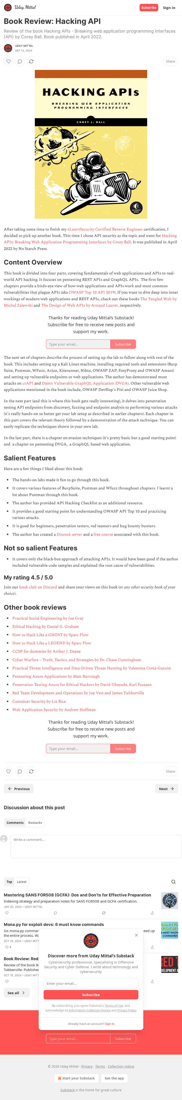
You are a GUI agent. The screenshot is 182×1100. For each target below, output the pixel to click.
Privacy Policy (126, 1010)
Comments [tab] (15, 823)
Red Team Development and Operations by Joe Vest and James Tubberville (78, 693)
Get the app (114, 1078)
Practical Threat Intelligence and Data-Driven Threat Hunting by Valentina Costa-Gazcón (91, 668)
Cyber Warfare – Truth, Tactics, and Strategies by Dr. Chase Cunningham (76, 660)
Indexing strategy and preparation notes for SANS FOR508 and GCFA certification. (70, 901)
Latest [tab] (22, 882)
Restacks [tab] (35, 823)
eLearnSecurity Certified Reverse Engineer (105, 229)
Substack (67, 1090)
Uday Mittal (24, 45)
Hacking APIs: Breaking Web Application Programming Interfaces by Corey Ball (90, 239)
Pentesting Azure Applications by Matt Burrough (56, 676)
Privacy (86, 1066)
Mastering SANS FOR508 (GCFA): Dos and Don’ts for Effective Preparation (77, 895)
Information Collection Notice (89, 1010)
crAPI (28, 383)
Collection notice (121, 1066)
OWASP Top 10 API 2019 (91, 292)
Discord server (69, 534)
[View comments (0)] (20, 61)
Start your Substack (78, 1078)
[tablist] (24, 822)
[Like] (8, 61)
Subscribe (148, 7)
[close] (136, 935)
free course (103, 534)
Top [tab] (9, 882)
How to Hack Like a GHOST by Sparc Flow (50, 635)
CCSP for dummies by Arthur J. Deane (46, 651)
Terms (100, 1066)
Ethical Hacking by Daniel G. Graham (45, 627)
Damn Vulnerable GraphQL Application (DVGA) (85, 383)
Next (163, 788)
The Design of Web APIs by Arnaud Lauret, (80, 305)
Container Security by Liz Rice (39, 701)
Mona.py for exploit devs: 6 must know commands (54, 924)
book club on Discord (38, 587)
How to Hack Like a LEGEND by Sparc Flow (51, 643)
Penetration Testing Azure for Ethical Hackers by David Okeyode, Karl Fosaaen (82, 685)
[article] (91, 904)
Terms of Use (114, 1005)
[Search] (173, 881)
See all (13, 992)
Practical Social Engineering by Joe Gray (47, 618)
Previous (22, 788)
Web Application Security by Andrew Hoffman (54, 710)
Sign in (169, 7)
